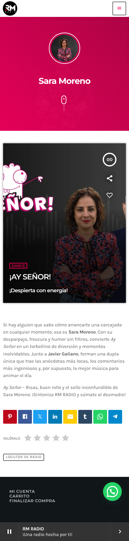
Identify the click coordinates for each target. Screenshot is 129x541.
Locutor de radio (23, 457)
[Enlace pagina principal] (10, 8)
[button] (112, 491)
